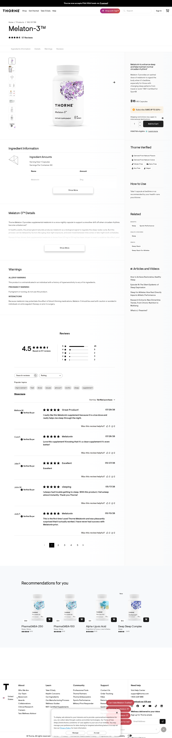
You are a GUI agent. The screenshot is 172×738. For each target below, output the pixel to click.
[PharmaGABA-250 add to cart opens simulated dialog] (49, 619)
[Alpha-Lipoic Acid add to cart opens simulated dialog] (114, 619)
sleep (76, 388)
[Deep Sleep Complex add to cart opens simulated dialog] (146, 619)
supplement (88, 388)
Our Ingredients (52, 697)
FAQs (103, 697)
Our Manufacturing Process (57, 700)
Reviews (60, 49)
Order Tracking (107, 694)
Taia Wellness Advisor (27, 713)
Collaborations (24, 703)
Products (20, 22)
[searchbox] (23, 375)
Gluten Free (138, 164)
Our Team (22, 694)
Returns (104, 700)
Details (37, 49)
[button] (21, 38)
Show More (73, 190)
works (68, 388)
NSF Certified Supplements (57, 707)
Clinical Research (25, 707)
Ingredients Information (21, 49)
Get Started (34, 11)
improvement (21, 388)
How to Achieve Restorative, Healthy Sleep (145, 278)
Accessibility (119, 736)
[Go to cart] (167, 11)
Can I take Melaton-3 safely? (120, 703)
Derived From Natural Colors (144, 160)
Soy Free (137, 168)
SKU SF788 (31, 22)
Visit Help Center (138, 690)
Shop (24, 11)
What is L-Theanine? (138, 310)
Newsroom (22, 697)
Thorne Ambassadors (82, 697)
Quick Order (106, 707)
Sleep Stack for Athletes (140, 250)
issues (48, 388)
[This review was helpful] (107, 426)
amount (58, 388)
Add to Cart (153, 124)
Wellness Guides (53, 703)
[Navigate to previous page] (45, 545)
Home (11, 22)
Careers (21, 710)
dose (40, 388)
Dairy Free (153, 164)
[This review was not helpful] (112, 426)
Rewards (104, 703)
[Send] (156, 729)
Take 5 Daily (46, 11)
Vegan (148, 168)
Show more (19, 394)
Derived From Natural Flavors (144, 156)
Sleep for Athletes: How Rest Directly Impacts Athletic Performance (145, 293)
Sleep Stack (136, 246)
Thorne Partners (80, 694)
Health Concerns (53, 694)
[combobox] (50, 375)
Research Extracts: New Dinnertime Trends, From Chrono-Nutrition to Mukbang (145, 303)
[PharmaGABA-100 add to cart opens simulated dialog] (82, 619)
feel (32, 388)
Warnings (48, 49)
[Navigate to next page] (84, 545)
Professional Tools (80, 690)
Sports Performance (147, 226)
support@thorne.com (140, 694)
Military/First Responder (83, 703)
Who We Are (23, 690)
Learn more (153, 131)
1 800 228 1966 (137, 697)
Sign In (159, 11)
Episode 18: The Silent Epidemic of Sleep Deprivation (144, 286)
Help (54, 11)
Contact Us (105, 690)
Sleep (134, 226)
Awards (21, 700)
